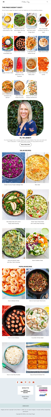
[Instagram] (29, 382)
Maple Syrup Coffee (43, 51)
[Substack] (33, 382)
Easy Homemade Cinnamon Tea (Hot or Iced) (43, 30)
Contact (25, 398)
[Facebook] (17, 382)
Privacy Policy (25, 396)
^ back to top (25, 405)
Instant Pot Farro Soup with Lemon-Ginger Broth (31, 30)
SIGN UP (25, 390)
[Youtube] (21, 382)
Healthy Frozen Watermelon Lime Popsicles (19, 74)
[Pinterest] (25, 382)
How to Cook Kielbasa (19, 51)
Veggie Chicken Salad (7, 72)
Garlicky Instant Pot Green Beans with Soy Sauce (19, 30)
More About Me (25, 144)
